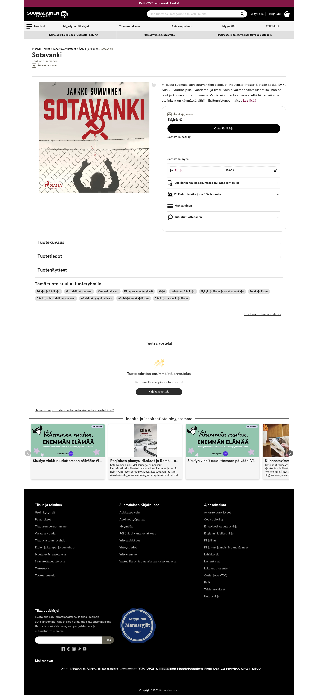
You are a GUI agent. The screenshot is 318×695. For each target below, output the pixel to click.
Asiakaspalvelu (181, 26)
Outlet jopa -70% (215, 575)
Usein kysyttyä (45, 512)
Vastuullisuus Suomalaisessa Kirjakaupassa (147, 561)
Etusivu (36, 48)
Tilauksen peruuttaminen (51, 526)
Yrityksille (257, 14)
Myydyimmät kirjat (76, 26)
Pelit (207, 582)
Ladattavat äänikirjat (183, 291)
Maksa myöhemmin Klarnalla (159, 35)
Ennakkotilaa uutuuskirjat (221, 526)
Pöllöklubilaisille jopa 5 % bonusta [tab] (197, 194)
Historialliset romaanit (79, 291)
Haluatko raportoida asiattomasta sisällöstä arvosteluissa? (74, 410)
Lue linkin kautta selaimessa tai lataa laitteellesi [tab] (207, 182)
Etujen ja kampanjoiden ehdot (55, 547)
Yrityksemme (128, 554)
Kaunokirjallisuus (108, 291)
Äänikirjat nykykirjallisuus (97, 298)
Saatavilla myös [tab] (178, 159)
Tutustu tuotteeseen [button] (188, 217)
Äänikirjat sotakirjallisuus (133, 298)
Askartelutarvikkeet (217, 512)
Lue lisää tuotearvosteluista (262, 314)
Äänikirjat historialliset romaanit (56, 298)
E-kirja (179, 170)
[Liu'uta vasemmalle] (28, 453)
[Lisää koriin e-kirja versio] (275, 171)
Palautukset (43, 519)
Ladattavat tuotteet (64, 48)
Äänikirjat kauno (88, 48)
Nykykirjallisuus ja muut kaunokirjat (222, 291)
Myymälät (229, 26)
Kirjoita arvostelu (159, 391)
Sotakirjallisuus (259, 291)
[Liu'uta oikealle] (290, 453)
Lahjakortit (211, 554)
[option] (73, 35)
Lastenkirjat (212, 561)
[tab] (159, 243)
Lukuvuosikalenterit (217, 568)
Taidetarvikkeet (214, 589)
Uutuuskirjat (212, 596)
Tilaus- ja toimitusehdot (51, 540)
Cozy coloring (213, 519)
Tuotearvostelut (45, 575)
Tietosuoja (42, 568)
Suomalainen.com (168, 690)
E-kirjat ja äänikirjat (48, 291)
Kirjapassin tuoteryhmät (138, 291)
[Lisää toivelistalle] (154, 85)
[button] (36, 26)
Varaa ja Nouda (45, 533)
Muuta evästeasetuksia (50, 554)
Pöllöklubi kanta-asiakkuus (137, 533)
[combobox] (197, 13)
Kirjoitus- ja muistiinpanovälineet (226, 547)
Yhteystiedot (128, 547)
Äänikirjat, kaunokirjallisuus (171, 298)
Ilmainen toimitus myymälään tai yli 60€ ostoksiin (245, 35)
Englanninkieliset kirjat (219, 533)
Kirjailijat (210, 540)
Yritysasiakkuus (129, 540)
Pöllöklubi (272, 26)
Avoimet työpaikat (132, 519)
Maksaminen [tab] (183, 205)
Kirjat (47, 48)
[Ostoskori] (287, 13)
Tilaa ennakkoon (130, 26)
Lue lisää (249, 100)
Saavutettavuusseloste (50, 561)
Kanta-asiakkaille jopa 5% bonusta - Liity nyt (73, 35)
